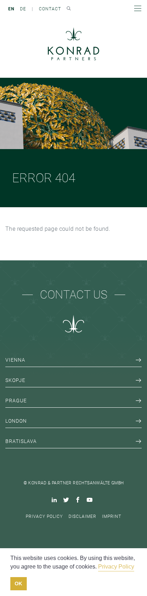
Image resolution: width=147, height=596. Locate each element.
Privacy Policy (44, 516)
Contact (50, 8)
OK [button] (18, 583)
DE (23, 8)
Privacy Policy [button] (116, 567)
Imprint (111, 516)
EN (11, 8)
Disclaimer (82, 516)
